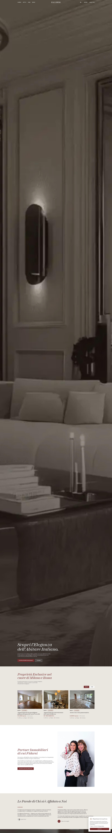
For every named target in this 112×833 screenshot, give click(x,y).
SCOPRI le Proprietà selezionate (26, 660)
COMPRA (19, 2)
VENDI (29, 2)
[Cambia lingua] (81, 2)
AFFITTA (24, 2)
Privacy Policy (101, 826)
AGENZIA (85, 2)
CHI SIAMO (39, 660)
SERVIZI (33, 2)
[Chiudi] (109, 817)
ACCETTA (99, 829)
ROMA (92, 686)
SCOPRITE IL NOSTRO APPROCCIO (25, 768)
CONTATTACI (91, 2)
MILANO (86, 686)
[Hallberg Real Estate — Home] (56, 2)
